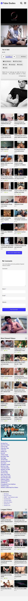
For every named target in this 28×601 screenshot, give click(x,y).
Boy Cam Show (7, 495)
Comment (4, 268)
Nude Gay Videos (8, 502)
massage (12, 64)
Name (4, 289)
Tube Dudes (9, 3)
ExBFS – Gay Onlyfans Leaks (11, 497)
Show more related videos (14, 252)
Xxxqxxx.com (7, 505)
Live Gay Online (7, 500)
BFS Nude (6, 494)
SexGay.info (7, 503)
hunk (5, 64)
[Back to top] (25, 597)
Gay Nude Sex (7, 498)
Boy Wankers (7, 61)
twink (5, 67)
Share (24, 56)
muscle (20, 64)
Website (4, 302)
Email (4, 295)
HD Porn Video (18, 61)
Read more (23, 76)
